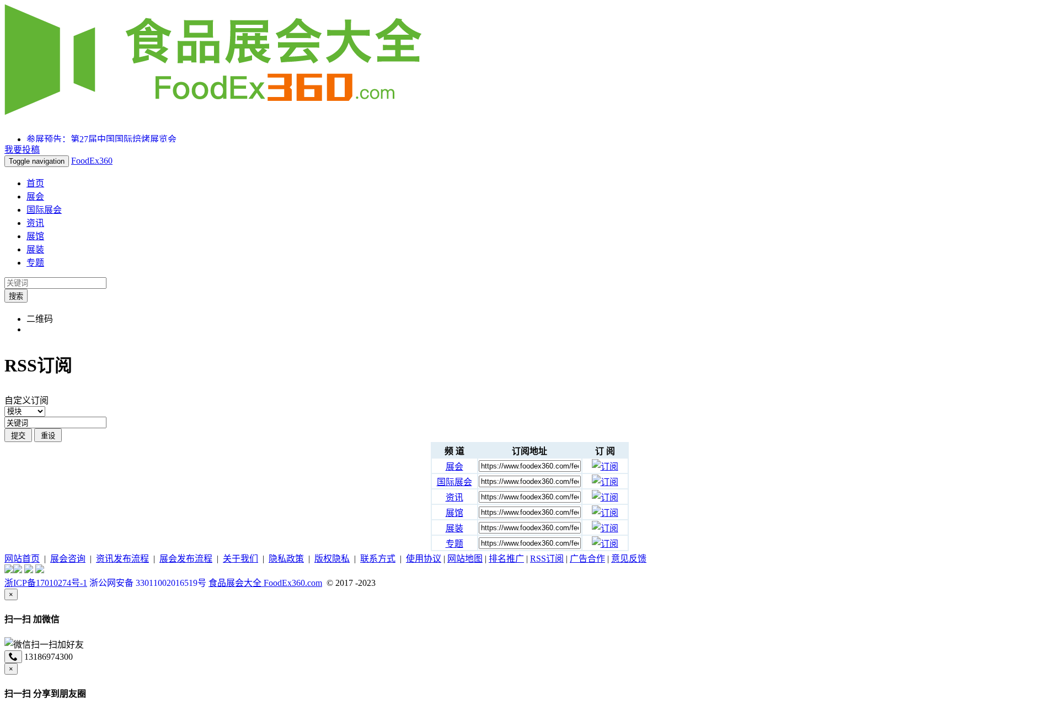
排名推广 (506, 558)
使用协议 (423, 558)
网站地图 (465, 558)
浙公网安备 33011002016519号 (147, 583)
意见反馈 (628, 558)
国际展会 (44, 209)
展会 (35, 196)
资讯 (35, 223)
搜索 (16, 296)
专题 (35, 262)
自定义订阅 (26, 400)
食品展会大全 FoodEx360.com (265, 583)
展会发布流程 (185, 558)
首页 (35, 183)
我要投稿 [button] (22, 149)
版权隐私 (332, 558)
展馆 (35, 236)
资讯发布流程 (122, 558)
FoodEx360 (92, 160)
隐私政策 (286, 558)
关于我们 (240, 558)
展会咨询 (67, 558)
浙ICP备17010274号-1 (45, 583)
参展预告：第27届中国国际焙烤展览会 (101, 139)
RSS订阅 (547, 558)
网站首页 (22, 558)
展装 (35, 249)
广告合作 (587, 558)
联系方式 (377, 558)
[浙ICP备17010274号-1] (8, 570)
